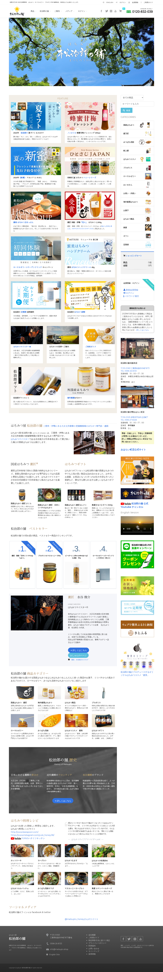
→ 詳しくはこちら (78, 650)
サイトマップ (94, 951)
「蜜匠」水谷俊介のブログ (79, 660)
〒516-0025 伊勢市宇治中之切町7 (134, 417)
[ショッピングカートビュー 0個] (120, 11)
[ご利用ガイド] (99, 335)
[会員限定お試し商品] (137, 585)
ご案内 (57, 11)
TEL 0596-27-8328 (129, 420)
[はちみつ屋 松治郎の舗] (17, 11)
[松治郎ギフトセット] (36, 381)
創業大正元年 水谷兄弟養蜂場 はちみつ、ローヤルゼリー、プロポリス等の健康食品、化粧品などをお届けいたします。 (44, 2)
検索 (128, 110)
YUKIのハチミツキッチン (33, 838)
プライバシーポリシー (97, 943)
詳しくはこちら (142, 330)
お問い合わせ (94, 948)
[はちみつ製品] (76, 692)
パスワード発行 (131, 296)
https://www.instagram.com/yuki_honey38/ (32, 835)
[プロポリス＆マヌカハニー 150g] (49, 573)
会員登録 (134, 2)
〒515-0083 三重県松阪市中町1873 (135, 368)
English (109, 2)
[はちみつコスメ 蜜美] (76, 720)
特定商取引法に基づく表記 (99, 940)
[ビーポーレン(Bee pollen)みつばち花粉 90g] (76, 573)
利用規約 (92, 946)
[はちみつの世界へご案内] (63, 335)
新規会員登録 (131, 290)
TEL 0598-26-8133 (129, 371)
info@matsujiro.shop (59, 949)
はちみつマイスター (20, 439)
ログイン (122, 2)
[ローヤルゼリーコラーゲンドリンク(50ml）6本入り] (103, 573)
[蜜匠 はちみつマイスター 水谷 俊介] (27, 335)
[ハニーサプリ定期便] (137, 607)
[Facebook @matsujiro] (102, 11)
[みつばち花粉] (49, 720)
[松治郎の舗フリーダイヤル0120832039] (139, 11)
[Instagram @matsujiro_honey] (111, 11)
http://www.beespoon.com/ (24, 832)
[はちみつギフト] (103, 720)
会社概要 (92, 935)
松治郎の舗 (44, 11)
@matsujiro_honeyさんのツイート (81, 919)
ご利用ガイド (147, 2)
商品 (32, 11)
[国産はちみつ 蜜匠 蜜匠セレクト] (76, 495)
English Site (54, 954)
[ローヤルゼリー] (22, 720)
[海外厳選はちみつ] (90, 381)
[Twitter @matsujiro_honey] (106, 11)
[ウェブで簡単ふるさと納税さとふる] (137, 628)
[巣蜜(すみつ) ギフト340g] (103, 495)
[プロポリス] (103, 692)
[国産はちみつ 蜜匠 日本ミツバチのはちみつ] (49, 495)
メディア (68, 11)
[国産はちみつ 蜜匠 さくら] (22, 495)
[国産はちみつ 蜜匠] (22, 692)
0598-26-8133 (56, 943)
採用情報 (92, 954)
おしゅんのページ (78, 655)
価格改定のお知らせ (137, 308)
